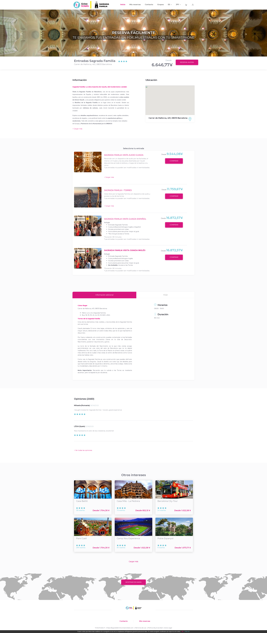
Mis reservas (135, 5)
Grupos (160, 5)
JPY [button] (178, 5)
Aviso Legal (168, 628)
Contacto (149, 5)
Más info (187, 631)
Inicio (122, 5)
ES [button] (169, 5)
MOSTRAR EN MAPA (133, 582)
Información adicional (104, 295)
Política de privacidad (155, 628)
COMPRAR (174, 161)
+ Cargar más (109, 177)
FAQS (165, 295)
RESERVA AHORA (187, 62)
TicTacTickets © (100, 628)
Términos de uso (140, 628)
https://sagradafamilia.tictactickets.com (120, 628)
